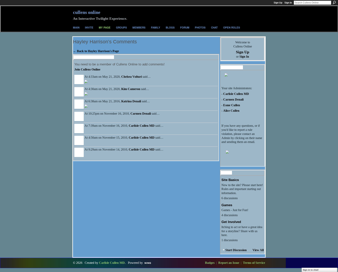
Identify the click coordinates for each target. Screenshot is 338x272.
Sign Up (278, 2)
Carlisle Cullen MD (142, 125)
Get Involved (231, 222)
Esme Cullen (231, 105)
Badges (210, 262)
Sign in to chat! (311, 270)
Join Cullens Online (87, 69)
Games (226, 205)
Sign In (288, 2)
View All (258, 250)
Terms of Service (254, 262)
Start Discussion (236, 250)
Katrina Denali (131, 101)
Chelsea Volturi (131, 76)
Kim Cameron (130, 89)
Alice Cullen (231, 110)
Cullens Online (86, 12)
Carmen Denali (140, 113)
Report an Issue (228, 262)
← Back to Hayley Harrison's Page (96, 51)
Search (334, 2)
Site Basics (230, 180)
